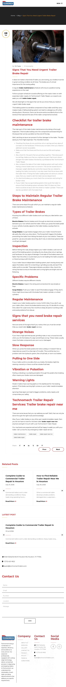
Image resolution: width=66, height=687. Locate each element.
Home (13, 15)
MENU (59, 3)
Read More (10, 501)
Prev (44, 449)
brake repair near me (46, 434)
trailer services (32, 327)
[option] (17, 488)
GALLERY (24, 648)
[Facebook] (53, 646)
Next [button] (62, 490)
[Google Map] (59, 646)
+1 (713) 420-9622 (9, 561)
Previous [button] (4, 490)
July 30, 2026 (41, 485)
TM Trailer (18, 66)
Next (58, 449)
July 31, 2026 (10, 485)
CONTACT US (25, 650)
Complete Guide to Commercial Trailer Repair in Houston (15, 479)
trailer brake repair (19, 437)
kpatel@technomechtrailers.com (15, 566)
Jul (5, 34)
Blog (18, 15)
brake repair (32, 434)
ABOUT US (24, 643)
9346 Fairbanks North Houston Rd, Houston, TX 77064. (22, 557)
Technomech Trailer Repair (47, 424)
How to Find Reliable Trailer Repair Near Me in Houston (48, 479)
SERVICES (24, 645)
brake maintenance (20, 434)
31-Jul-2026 (10, 531)
